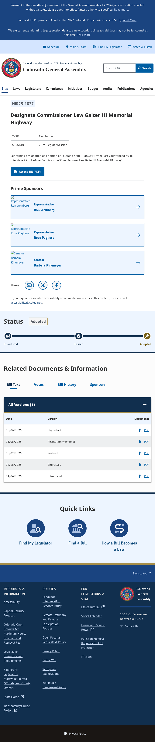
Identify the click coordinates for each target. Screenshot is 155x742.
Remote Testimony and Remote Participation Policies (54, 621)
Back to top (140, 573)
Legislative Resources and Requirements (13, 656)
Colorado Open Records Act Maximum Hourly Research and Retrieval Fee (15, 633)
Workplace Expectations (51, 671)
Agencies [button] (146, 88)
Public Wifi (49, 660)
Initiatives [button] (75, 88)
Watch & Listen (142, 47)
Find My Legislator (109, 47)
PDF (146, 430)
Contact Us (131, 626)
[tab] (13, 385)
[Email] (29, 285)
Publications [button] (126, 88)
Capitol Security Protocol (14, 613)
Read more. (121, 9)
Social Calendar (91, 616)
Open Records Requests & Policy (54, 640)
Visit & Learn (78, 47)
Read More (129, 20)
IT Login (86, 657)
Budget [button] (93, 88)
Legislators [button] (33, 88)
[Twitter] (42, 285)
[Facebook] (56, 285)
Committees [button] (54, 88)
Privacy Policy (51, 651)
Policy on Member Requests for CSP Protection (92, 643)
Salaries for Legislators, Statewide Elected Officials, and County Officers (17, 679)
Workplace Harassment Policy (54, 685)
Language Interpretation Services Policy (52, 601)
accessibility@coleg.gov (26, 302)
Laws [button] (16, 88)
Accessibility (11, 602)
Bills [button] (5, 88)
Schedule (53, 47)
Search (146, 68)
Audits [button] (107, 88)
